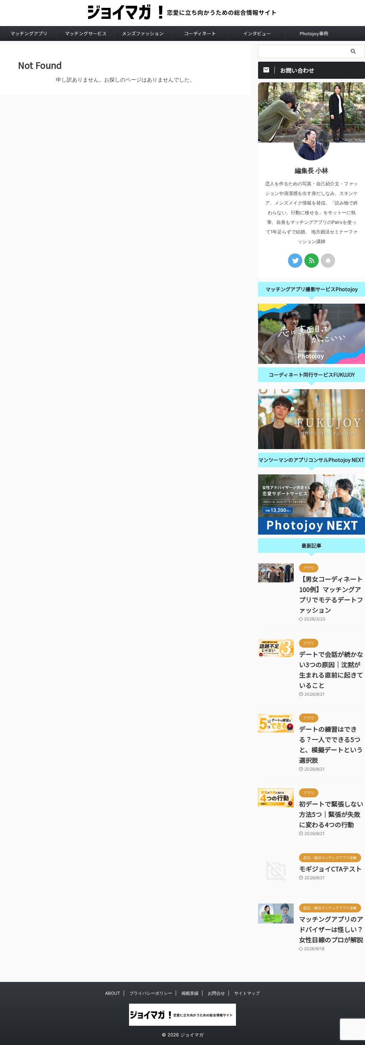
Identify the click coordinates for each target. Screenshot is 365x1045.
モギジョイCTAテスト (330, 868)
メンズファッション (143, 33)
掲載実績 (190, 993)
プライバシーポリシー (150, 993)
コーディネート (200, 33)
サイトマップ (247, 993)
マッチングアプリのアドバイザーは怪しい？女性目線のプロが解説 (331, 929)
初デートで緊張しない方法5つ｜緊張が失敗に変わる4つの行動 (331, 814)
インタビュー (257, 33)
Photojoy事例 (314, 33)
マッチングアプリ (28, 33)
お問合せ (216, 993)
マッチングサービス (86, 33)
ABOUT (112, 993)
